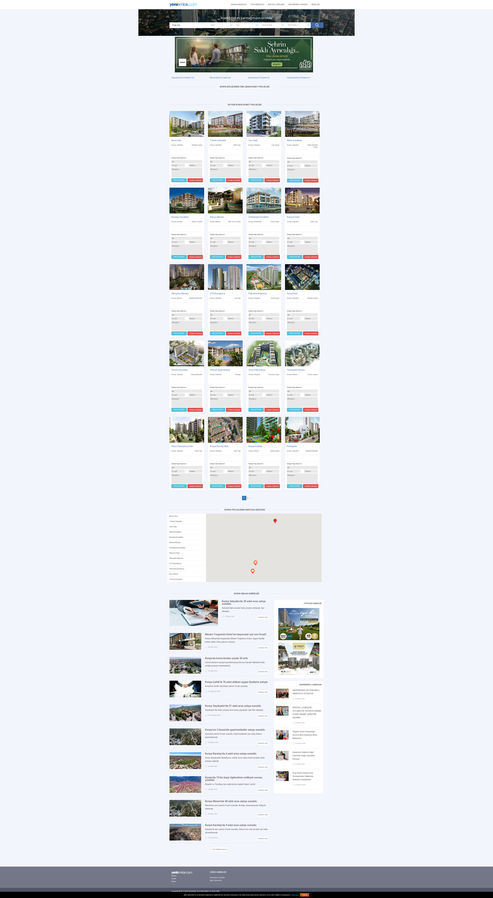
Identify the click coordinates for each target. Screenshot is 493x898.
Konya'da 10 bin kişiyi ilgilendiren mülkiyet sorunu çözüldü (233, 779)
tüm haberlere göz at (219, 849)
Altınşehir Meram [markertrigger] (176, 558)
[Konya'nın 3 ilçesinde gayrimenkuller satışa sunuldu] (185, 737)
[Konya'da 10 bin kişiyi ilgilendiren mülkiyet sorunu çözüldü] (185, 784)
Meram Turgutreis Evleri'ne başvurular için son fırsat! (235, 634)
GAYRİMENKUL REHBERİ (298, 4)
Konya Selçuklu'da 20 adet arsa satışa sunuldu (244, 602)
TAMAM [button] (304, 895)
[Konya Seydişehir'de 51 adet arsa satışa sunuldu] (185, 713)
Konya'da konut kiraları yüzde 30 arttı (226, 658)
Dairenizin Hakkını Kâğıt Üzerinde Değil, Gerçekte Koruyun (303, 755)
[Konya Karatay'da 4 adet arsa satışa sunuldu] (185, 760)
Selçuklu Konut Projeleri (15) (182, 78)
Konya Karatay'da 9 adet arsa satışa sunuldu (230, 825)
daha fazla (295, 895)
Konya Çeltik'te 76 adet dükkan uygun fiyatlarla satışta (236, 682)
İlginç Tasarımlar (216, 880)
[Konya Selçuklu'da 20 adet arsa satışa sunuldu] (193, 613)
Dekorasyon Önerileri (217, 877)
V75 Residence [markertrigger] (175, 563)
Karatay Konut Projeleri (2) (259, 78)
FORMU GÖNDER (195, 180)
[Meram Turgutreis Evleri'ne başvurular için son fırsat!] (185, 641)
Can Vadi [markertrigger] (173, 527)
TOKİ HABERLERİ (257, 4)
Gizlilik (173, 879)
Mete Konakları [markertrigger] (175, 532)
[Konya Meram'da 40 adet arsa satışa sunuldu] (185, 808)
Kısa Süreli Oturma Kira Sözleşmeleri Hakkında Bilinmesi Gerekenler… (302, 776)
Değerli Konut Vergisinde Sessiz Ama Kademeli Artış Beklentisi (304, 734)
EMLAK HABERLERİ (238, 4)
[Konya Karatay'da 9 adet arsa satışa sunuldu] (185, 832)
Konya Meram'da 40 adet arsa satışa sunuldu (231, 801)
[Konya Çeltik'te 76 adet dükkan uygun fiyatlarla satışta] (185, 689)
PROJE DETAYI (179, 180)
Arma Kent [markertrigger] (173, 574)
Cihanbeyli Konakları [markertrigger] (177, 548)
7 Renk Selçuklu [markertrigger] (175, 521)
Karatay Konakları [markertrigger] (176, 537)
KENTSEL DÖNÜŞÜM (276, 4)
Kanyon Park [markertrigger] (174, 553)
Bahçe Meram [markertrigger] (175, 542)
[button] (275, 521)
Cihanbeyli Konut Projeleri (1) (298, 78)
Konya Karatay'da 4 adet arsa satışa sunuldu (230, 753)
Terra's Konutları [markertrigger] (175, 579)
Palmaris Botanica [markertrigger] (176, 569)
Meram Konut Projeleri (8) (220, 78)
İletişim (174, 876)
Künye (173, 881)
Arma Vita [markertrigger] (173, 516)
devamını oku (263, 617)
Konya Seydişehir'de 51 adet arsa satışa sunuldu (233, 705)
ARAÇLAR (315, 4)
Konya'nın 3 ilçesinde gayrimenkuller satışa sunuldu (235, 729)
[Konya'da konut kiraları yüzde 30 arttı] (185, 665)
